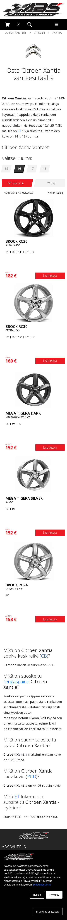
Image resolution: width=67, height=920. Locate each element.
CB (44, 656)
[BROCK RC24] (33, 561)
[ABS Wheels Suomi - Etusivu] (33, 9)
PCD (31, 776)
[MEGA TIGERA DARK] (33, 389)
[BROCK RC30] (33, 217)
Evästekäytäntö (42, 884)
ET (19, 131)
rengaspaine (16, 681)
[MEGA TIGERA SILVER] (33, 474)
